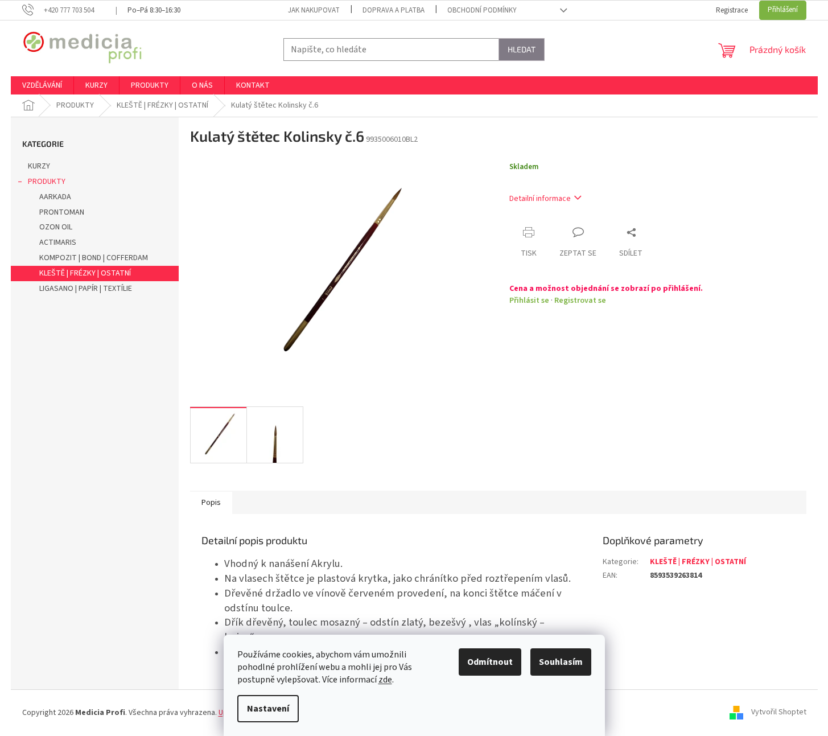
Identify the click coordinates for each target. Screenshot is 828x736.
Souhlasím (561, 662)
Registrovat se (580, 300)
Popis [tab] (211, 502)
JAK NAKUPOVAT (314, 10)
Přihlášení (783, 10)
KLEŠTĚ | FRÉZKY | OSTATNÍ (85, 273)
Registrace (732, 10)
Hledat (521, 49)
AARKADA (55, 197)
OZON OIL (55, 227)
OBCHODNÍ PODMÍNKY (482, 10)
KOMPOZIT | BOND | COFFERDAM (93, 258)
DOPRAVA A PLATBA (393, 10)
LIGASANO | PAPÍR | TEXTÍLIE (85, 288)
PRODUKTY (46, 181)
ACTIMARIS (57, 242)
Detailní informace (540, 198)
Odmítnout (490, 662)
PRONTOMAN (61, 212)
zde (385, 679)
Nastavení (268, 708)
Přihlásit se (529, 300)
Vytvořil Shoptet (778, 712)
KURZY (39, 166)
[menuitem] (42, 85)
